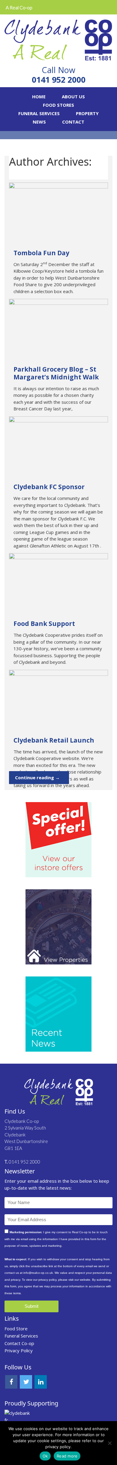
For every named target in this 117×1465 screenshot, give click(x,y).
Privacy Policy (18, 1350)
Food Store (16, 1329)
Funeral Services (39, 113)
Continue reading (37, 777)
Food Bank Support (44, 623)
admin (25, 173)
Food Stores (58, 105)
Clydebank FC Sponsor (49, 487)
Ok (45, 1456)
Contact (73, 122)
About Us (73, 96)
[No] (109, 1443)
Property (87, 113)
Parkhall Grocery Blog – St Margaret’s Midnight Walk (56, 373)
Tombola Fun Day (41, 253)
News (39, 122)
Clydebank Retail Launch (54, 740)
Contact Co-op (19, 1343)
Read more (67, 1456)
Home (39, 96)
